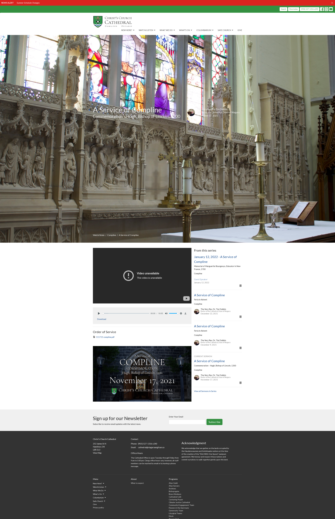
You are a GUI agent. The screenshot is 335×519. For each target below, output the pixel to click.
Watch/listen (98, 235)
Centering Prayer (176, 499)
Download (101, 319)
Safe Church (224, 30)
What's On (184, 30)
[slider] (125, 313)
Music (171, 516)
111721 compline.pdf (105, 337)
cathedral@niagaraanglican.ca (151, 447)
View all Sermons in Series (205, 391)
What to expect (137, 483)
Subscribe (214, 421)
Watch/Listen (146, 30)
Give (240, 30)
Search (283, 9)
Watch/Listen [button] (98, 487)
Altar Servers (174, 486)
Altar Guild (173, 483)
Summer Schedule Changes (28, 3)
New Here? (126, 30)
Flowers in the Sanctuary (179, 508)
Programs (173, 479)
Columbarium (203, 30)
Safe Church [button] (98, 501)
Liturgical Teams (175, 513)
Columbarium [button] (98, 497)
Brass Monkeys (175, 494)
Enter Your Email (176, 416)
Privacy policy (98, 507)
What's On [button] (97, 494)
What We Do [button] (98, 490)
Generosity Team (176, 510)
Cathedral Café (175, 497)
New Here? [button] (97, 483)
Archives (172, 488)
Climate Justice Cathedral (179, 502)
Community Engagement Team (181, 505)
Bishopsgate (174, 491)
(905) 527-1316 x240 (309, 9)
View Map (97, 453)
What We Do (166, 30)
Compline (111, 235)
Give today (293, 9)
